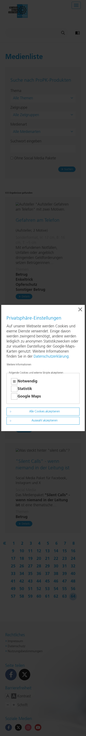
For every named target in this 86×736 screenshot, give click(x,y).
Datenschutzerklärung (51, 356)
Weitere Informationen (19, 364)
